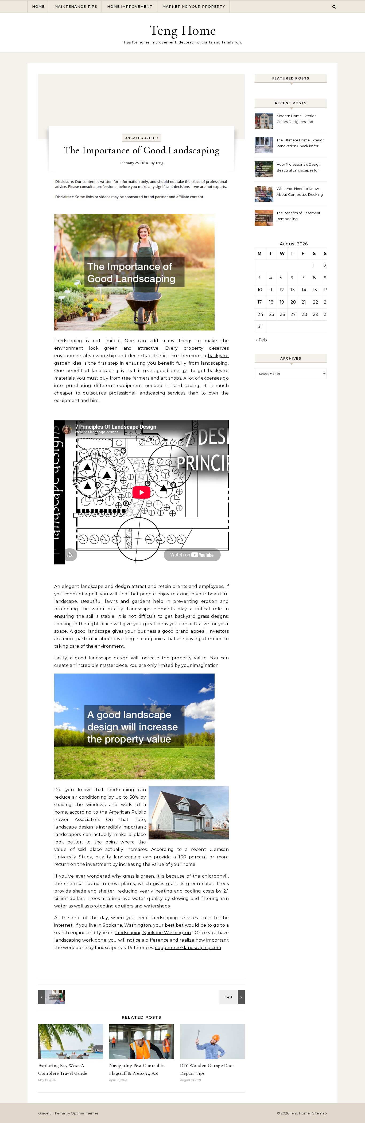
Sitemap (319, 1113)
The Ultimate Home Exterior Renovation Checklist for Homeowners (300, 143)
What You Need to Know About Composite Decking (300, 191)
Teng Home (182, 30)
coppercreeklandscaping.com (188, 947)
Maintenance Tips (76, 6)
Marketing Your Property (193, 6)
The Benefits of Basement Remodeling (298, 216)
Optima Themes (84, 1113)
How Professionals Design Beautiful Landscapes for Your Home (299, 168)
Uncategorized (141, 138)
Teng (159, 162)
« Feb (261, 340)
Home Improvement (130, 6)
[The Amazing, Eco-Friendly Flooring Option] (233, 997)
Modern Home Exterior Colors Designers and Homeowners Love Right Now (298, 119)
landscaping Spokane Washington (153, 932)
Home (38, 6)
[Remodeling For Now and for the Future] (50, 997)
